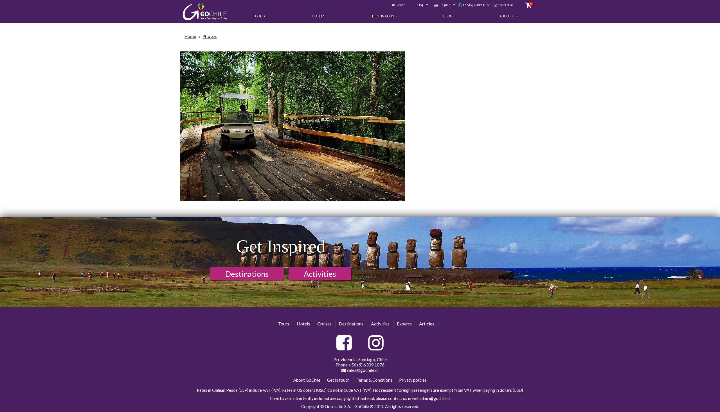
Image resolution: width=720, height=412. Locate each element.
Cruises (324, 323)
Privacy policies (413, 380)
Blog (448, 16)
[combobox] (420, 5)
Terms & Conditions (374, 380)
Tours (259, 16)
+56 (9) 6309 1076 (476, 5)
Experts (404, 323)
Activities (320, 274)
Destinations (384, 16)
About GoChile (306, 380)
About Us (508, 16)
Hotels (318, 16)
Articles (426, 323)
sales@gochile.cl (362, 370)
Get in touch (338, 380)
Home (400, 5)
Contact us (506, 5)
